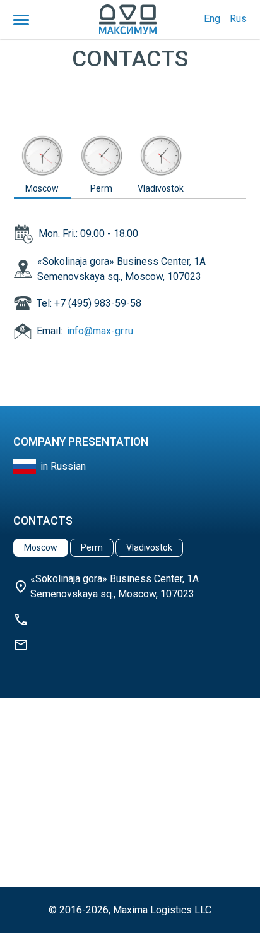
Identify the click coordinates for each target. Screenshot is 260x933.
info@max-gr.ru (100, 331)
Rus (238, 19)
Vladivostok (161, 188)
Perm (101, 188)
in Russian (63, 466)
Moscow (42, 188)
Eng (212, 19)
